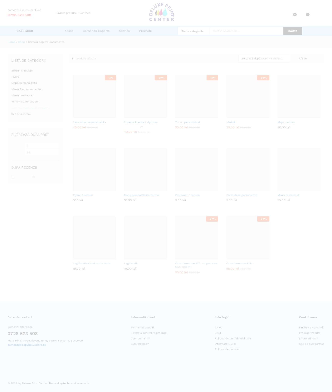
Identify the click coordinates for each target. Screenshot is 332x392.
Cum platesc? (140, 343)
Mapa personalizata (24, 82)
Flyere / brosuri (83, 195)
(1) (25, 177)
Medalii (230, 122)
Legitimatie (131, 263)
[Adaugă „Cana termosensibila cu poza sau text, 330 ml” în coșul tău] (187, 257)
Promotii (145, 30)
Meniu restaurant (288, 195)
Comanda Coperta (96, 30)
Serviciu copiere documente (30, 107)
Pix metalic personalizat (241, 195)
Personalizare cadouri (25, 101)
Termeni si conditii (142, 327)
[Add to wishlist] (102, 116)
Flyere (15, 76)
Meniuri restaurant (23, 95)
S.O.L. (218, 332)
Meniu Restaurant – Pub (26, 89)
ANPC (218, 327)
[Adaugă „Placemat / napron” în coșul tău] (187, 188)
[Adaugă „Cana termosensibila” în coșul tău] (238, 257)
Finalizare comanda (311, 327)
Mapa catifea (286, 122)
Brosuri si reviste (22, 70)
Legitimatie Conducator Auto (91, 263)
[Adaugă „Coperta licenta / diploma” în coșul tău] (136, 116)
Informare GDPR (225, 343)
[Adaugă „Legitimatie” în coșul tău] (136, 257)
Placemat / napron (187, 195)
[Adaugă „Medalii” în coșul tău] (238, 116)
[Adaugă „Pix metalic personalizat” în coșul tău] (238, 188)
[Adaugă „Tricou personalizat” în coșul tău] (187, 116)
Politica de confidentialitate (233, 338)
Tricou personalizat (187, 122)
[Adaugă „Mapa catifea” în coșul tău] (289, 116)
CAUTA (292, 30)
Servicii (124, 30)
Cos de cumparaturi (312, 343)
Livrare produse (66, 12)
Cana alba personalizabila (89, 122)
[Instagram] (14, 357)
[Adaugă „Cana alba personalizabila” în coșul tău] (85, 116)
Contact (85, 12)
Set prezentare (21, 113)
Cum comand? (140, 338)
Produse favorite (309, 332)
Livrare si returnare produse (149, 332)
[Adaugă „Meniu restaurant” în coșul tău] (289, 188)
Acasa (69, 30)
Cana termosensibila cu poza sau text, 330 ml (196, 265)
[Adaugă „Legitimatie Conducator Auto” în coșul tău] (85, 257)
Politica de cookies (227, 349)
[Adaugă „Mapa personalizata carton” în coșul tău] (136, 188)
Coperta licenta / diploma (141, 122)
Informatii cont (308, 338)
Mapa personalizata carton (141, 195)
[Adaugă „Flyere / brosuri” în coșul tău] (85, 188)
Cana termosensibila (239, 263)
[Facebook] (9, 357)
